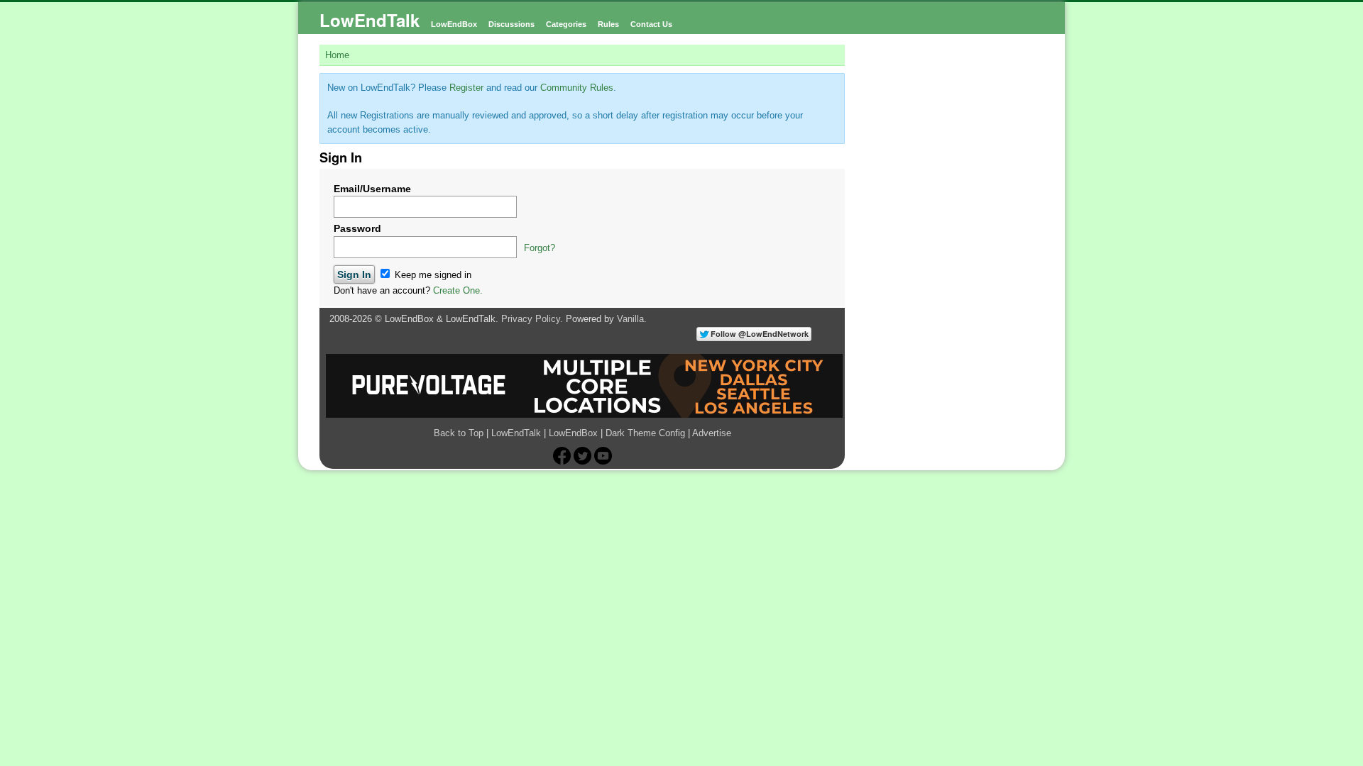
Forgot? (539, 248)
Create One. (458, 290)
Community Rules (576, 87)
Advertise (711, 433)
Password (357, 228)
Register (466, 87)
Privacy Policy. (532, 318)
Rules (608, 24)
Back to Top (458, 433)
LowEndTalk (369, 20)
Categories (566, 24)
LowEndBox (454, 24)
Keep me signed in (431, 275)
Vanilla (630, 318)
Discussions (511, 24)
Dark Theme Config (645, 433)
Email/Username (372, 188)
